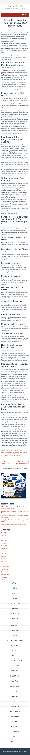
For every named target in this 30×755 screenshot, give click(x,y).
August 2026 (4, 532)
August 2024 (4, 577)
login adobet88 (9, 455)
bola (7, 450)
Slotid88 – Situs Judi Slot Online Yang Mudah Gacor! (22, 461)
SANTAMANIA (15, 603)
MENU (26, 15)
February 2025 (4, 564)
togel (2, 452)
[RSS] (15, 2)
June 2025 (3, 556)
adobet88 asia (23, 452)
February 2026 (4, 548)
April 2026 (3, 543)
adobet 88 (11, 452)
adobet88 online (5, 454)
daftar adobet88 (13, 454)
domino (14, 450)
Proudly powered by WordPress (10, 751)
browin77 (3, 622)
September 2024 (5, 574)
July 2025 (3, 553)
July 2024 (3, 579)
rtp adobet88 (17, 455)
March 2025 (4, 561)
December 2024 (5, 566)
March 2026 (4, 546)
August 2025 (4, 551)
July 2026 (3, 535)
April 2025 (3, 559)
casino (10, 450)
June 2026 (3, 538)
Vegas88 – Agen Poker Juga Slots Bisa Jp (6, 461)
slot (21, 450)
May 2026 (3, 540)
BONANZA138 (15, 6)
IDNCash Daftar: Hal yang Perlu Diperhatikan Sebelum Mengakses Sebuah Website (14, 507)
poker (18, 450)
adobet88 (6, 70)
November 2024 (5, 569)
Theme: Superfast (23, 751)
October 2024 (4, 572)
